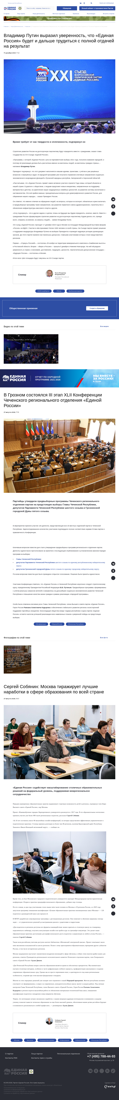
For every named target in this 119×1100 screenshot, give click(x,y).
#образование (64, 1040)
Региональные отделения (68, 1054)
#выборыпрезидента (75, 291)
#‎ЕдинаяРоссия (57, 624)
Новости (27, 26)
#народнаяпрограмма (47, 1040)
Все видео (104, 326)
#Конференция (41, 624)
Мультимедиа (91, 13)
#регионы (30, 1040)
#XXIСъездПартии (43, 291)
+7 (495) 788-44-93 (101, 1056)
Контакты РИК (11, 1058)
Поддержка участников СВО (59, 18)
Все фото (104, 638)
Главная (6, 26)
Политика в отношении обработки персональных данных (23, 1091)
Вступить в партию (108, 13)
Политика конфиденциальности (14, 1089)
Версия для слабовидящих (106, 3)
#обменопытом (80, 1040)
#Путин (59, 291)
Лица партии (21, 13)
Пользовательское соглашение (14, 1088)
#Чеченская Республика (76, 624)
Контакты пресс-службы (41, 1058)
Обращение (67, 8)
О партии (6, 13)
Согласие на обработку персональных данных (19, 1093)
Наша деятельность (39, 13)
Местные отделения (59, 13)
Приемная (76, 13)
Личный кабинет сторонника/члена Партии (97, 8)
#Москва (16, 1040)
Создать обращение (97, 308)
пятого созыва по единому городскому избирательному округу (57, 569)
